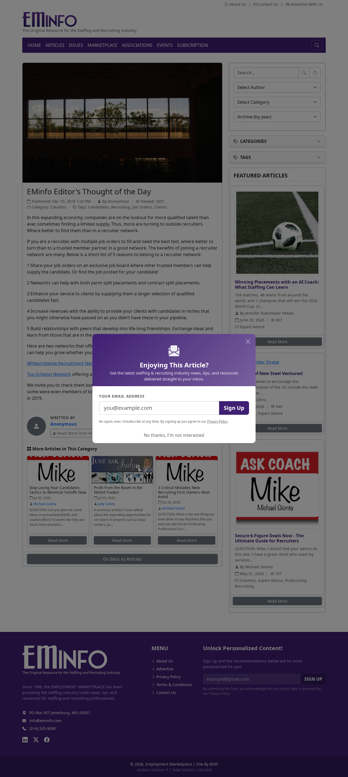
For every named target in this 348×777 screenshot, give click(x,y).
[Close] (248, 341)
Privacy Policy (217, 421)
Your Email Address (122, 396)
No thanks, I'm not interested (174, 435)
